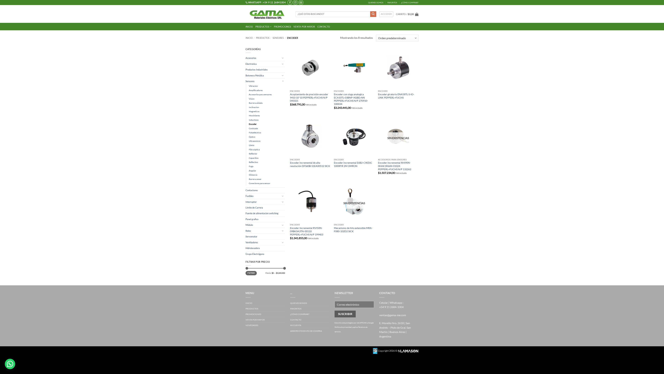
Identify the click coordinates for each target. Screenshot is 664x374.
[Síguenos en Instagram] (295, 2)
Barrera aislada (255, 103)
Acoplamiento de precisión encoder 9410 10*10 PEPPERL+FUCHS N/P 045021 (309, 97)
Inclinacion (254, 107)
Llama (251, 145)
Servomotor (251, 236)
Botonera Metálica (255, 75)
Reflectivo (253, 162)
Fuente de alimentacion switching (262, 213)
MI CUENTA (295, 325)
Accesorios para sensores (260, 94)
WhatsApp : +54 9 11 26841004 (267, 2)
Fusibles (249, 196)
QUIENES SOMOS (375, 2)
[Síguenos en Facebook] (289, 2)
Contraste (253, 128)
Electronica (251, 64)
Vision (252, 99)
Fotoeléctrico (255, 132)
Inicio (249, 38)
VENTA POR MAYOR (304, 26)
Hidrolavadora (253, 248)
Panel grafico (252, 219)
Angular (252, 171)
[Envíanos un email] (300, 2)
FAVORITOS (392, 2)
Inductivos (254, 120)
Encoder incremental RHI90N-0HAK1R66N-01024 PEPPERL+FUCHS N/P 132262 (394, 166)
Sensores (278, 38)
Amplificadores (256, 90)
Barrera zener (255, 179)
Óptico (252, 137)
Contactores (252, 190)
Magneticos (254, 111)
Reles (248, 230)
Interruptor (251, 202)
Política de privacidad (343, 327)
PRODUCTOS (262, 26)
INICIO (249, 26)
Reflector (253, 154)
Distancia (253, 175)
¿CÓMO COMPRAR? (409, 2)
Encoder (253, 124)
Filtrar (251, 273)
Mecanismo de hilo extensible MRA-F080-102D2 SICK (353, 229)
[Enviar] (373, 14)
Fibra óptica (254, 149)
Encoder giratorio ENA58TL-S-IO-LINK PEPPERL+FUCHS (396, 96)
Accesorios (251, 58)
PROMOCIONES (282, 26)
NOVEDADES (252, 325)
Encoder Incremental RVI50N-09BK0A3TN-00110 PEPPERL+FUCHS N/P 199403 (306, 231)
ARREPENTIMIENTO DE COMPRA (306, 331)
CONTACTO (323, 26)
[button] (407, 14)
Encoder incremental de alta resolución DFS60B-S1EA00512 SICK (310, 164)
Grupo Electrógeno (255, 254)
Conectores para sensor (259, 183)
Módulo (249, 225)
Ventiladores (252, 242)
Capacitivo (254, 158)
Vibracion (253, 86)
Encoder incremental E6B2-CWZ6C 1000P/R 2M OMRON (353, 164)
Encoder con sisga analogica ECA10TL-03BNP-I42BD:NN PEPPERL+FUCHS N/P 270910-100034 (351, 99)
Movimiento (254, 115)
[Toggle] (283, 58)
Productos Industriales (257, 69)
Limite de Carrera (254, 207)
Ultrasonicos (254, 141)
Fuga (251, 166)
